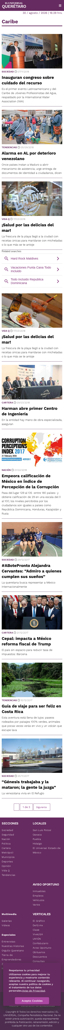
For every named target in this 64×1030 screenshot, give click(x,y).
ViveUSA (38, 934)
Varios (36, 904)
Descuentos (40, 956)
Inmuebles (39, 891)
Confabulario (40, 943)
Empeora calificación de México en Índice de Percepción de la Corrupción (30, 481)
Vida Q (6, 219)
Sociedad (8, 71)
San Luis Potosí (42, 830)
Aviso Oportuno (42, 947)
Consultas (39, 961)
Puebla (37, 839)
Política (6, 843)
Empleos (38, 895)
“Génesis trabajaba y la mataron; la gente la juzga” (29, 784)
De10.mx (38, 925)
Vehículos (38, 900)
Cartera (7, 402)
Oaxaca (37, 834)
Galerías (7, 920)
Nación (6, 470)
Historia (13, 1005)
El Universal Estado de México (47, 850)
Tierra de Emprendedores (11, 957)
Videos (6, 925)
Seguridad (8, 834)
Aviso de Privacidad (33, 990)
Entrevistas (8, 941)
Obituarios (39, 952)
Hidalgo (37, 843)
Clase (36, 929)
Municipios (8, 857)
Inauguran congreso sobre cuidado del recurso (28, 80)
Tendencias (9, 147)
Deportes (7, 861)
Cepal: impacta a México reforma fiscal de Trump (26, 641)
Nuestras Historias (13, 946)
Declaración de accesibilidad (38, 1005)
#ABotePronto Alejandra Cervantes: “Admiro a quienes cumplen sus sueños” (31, 571)
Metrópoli (7, 852)
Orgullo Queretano (13, 950)
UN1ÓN (37, 938)
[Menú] (60, 5)
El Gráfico (39, 920)
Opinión (6, 866)
